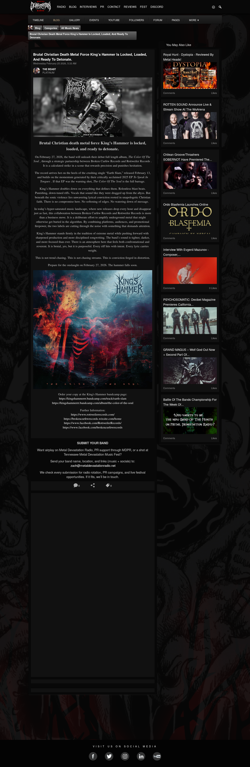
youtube (114, 20)
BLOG (72, 7)
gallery (74, 20)
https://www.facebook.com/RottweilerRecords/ (92, 423)
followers (136, 20)
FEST (143, 7)
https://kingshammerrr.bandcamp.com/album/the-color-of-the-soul (92, 403)
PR (102, 7)
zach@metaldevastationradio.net (92, 465)
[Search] (220, 6)
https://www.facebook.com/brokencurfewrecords (92, 427)
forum (157, 20)
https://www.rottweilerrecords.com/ (92, 414)
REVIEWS (130, 7)
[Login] (213, 6)
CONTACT (113, 7)
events (94, 20)
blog (56, 20)
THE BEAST (49, 69)
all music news (70, 28)
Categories (51, 28)
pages (176, 20)
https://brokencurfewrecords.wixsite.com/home (92, 419)
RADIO (61, 7)
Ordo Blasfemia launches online (185, 204)
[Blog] (31, 44)
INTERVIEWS (88, 7)
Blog (37, 28)
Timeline (38, 20)
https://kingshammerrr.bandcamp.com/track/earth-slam (92, 398)
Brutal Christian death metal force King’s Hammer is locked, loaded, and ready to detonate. (79, 35)
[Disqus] (93, 540)
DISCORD (157, 7)
